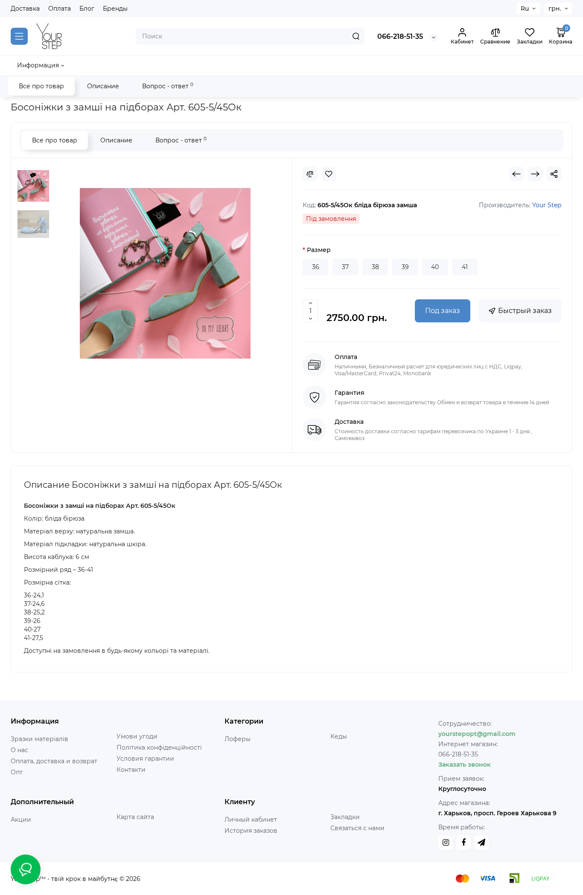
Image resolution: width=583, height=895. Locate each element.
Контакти (131, 769)
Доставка (25, 8)
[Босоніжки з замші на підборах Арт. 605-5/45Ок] (33, 186)
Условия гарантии (145, 758)
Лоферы (237, 739)
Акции (21, 819)
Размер (319, 250)
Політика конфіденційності (159, 747)
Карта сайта (135, 817)
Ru (525, 8)
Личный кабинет (250, 819)
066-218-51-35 (400, 36)
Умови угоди (137, 736)
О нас (19, 750)
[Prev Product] (516, 174)
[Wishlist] (328, 174)
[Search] (356, 36)
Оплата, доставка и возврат (54, 761)
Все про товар (41, 86)
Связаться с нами (357, 828)
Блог (86, 8)
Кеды (338, 736)
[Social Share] (554, 174)
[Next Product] (535, 174)
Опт (17, 772)
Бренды (115, 8)
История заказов (250, 830)
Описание (103, 86)
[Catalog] (19, 36)
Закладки (345, 817)
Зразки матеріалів (39, 739)
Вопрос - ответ (167, 86)
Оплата (59, 8)
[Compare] (310, 174)
